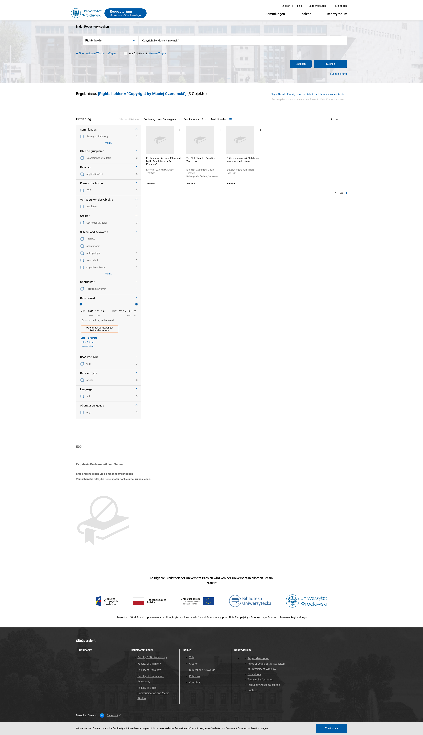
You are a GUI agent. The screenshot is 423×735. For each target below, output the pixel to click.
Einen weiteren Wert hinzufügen (97, 53)
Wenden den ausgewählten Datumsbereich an (99, 329)
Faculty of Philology (149, 670)
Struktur (151, 184)
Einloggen (341, 5)
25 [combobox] (201, 119)
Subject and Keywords (202, 670)
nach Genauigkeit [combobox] (166, 119)
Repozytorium (337, 14)
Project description (258, 658)
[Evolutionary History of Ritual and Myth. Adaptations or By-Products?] (160, 140)
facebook (112, 715)
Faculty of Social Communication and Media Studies (153, 693)
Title (191, 657)
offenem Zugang (157, 53)
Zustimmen (331, 728)
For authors (254, 674)
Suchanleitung (338, 74)
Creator (193, 663)
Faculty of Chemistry (149, 663)
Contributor (195, 682)
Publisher (194, 676)
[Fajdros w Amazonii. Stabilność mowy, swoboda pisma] (240, 140)
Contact (252, 690)
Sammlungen (275, 14)
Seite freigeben (317, 5)
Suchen (330, 63)
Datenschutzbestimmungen (253, 728)
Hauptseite (85, 650)
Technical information (260, 679)
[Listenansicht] (230, 119)
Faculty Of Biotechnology (152, 657)
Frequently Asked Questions (264, 684)
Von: (83, 311)
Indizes (306, 14)
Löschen (301, 63)
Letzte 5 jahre (87, 346)
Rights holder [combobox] (94, 40)
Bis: (114, 311)
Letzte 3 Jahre (87, 342)
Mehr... (108, 142)
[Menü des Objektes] (179, 129)
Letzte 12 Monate (89, 338)
